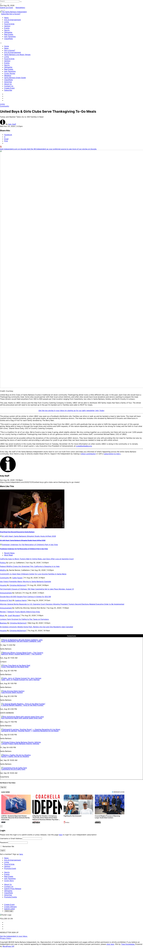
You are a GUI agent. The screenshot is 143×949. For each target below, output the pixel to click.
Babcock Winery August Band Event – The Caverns (21, 654)
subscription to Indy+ (112, 454)
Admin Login (9, 911)
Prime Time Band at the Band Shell (14, 667)
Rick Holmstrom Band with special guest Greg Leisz (21, 718)
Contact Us (8, 86)
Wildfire (3, 570)
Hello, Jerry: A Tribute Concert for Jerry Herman (20, 680)
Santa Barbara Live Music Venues (17, 54)
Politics (3, 563)
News (6, 18)
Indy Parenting (10, 36)
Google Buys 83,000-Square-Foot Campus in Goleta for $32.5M (25, 597)
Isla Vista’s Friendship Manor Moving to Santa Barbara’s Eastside (25, 581)
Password (4, 842)
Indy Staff (12, 124)
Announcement (6, 593)
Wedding (7, 75)
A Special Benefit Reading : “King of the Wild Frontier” (22, 705)
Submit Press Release (12, 889)
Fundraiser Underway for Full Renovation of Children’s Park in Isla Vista (24, 549)
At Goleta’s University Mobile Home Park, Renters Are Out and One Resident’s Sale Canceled (36, 627)
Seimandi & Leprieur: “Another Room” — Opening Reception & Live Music (30, 731)
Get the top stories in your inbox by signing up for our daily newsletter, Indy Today (71, 410)
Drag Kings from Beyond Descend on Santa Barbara (17, 532)
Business (3, 623)
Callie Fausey (17, 578)
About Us (8, 84)
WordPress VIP (8, 946)
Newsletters (20, 8)
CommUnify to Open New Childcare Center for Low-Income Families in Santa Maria (33, 574)
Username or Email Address (11, 838)
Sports (7, 30)
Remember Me (8, 846)
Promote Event (10, 868)
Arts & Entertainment (12, 20)
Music (2, 615)
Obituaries (8, 32)
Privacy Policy (5, 938)
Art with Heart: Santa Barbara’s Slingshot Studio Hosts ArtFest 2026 (22, 540)
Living (6, 22)
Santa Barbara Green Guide (15, 78)
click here (110, 944)
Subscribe (5, 14)
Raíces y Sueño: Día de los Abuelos (15, 756)
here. (21, 854)
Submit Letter (9, 909)
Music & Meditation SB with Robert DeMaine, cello (21, 641)
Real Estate (8, 34)
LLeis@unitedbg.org (84, 446)
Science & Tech (6, 600)
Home (6, 46)
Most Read (8, 555)
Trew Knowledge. (128, 944)
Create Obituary (10, 907)
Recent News (9, 553)
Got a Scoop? (14, 14)
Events (7, 28)
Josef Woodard (14, 615)
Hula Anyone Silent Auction (12, 692)
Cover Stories (9, 73)
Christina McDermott (18, 585)
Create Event (9, 88)
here (60, 835)
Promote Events (10, 897)
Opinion (7, 26)
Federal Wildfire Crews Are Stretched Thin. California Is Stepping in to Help (30, 566)
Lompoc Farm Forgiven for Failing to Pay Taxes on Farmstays (24, 619)
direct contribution (88, 454)
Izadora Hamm (21, 600)
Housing (3, 585)
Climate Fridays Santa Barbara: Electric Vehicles (20, 744)
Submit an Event (6, 8)
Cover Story (9, 881)
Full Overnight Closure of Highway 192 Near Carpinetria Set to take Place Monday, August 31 (37, 589)
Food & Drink (9, 24)
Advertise (8, 82)
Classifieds (8, 39)
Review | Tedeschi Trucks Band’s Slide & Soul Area (20, 612)
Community (4, 106)
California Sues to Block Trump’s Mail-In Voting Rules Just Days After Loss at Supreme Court (37, 559)
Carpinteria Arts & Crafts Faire (13, 769)
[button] (16, 809)
